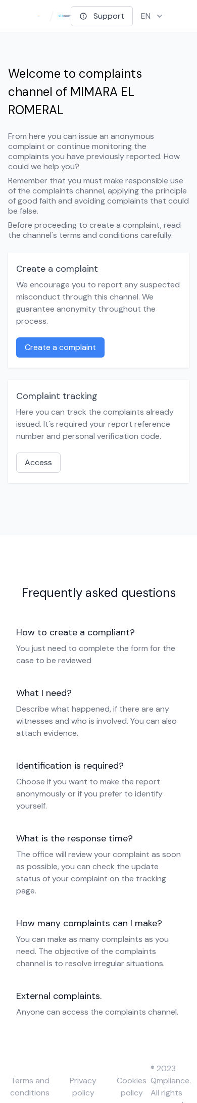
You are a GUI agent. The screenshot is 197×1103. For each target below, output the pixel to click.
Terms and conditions (30, 1086)
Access (38, 462)
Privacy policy (83, 1086)
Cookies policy (131, 1086)
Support (108, 16)
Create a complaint (60, 347)
